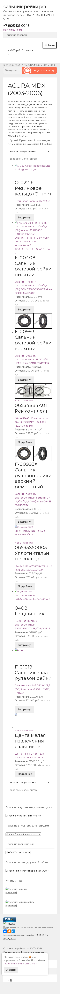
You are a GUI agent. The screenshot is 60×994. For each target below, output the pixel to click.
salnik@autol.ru (12, 29)
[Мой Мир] (13, 931)
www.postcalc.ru (29, 935)
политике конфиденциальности (20, 963)
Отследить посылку (41, 70)
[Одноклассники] (9, 931)
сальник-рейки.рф (24, 6)
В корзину (24, 217)
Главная (8, 65)
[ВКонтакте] (5, 931)
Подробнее (25, 442)
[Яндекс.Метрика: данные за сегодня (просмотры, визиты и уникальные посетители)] (9, 924)
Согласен (11, 970)
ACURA (19, 65)
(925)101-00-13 (16, 26)
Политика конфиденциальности (23, 952)
